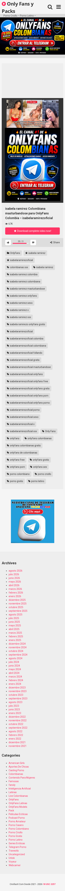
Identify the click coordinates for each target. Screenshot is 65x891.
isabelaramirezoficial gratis (24, 360)
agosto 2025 (15, 614)
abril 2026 (14, 585)
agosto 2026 (15, 570)
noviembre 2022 (18, 720)
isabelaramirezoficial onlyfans (26, 374)
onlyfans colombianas (39, 438)
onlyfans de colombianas (23, 452)
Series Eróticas (17, 843)
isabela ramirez (36, 253)
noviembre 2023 (18, 691)
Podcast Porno (17, 817)
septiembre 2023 (18, 698)
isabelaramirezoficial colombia (26, 338)
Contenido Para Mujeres (22, 777)
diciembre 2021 (17, 742)
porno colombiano (19, 474)
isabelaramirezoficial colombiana (27, 345)
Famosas (14, 781)
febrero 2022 (16, 735)
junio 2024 (14, 665)
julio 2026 (14, 574)
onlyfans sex (40, 466)
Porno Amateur (17, 821)
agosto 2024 (15, 658)
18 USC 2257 (49, 884)
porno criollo (44, 474)
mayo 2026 (15, 581)
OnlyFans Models (18, 806)
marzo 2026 (15, 589)
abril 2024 (14, 673)
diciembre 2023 (17, 687)
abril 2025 (14, 629)
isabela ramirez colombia (23, 274)
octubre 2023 (16, 694)
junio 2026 (14, 578)
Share (56, 242)
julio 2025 (14, 618)
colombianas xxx (18, 267)
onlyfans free (17, 459)
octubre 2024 (16, 651)
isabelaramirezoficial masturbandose (30, 367)
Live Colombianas (18, 795)
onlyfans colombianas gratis (25, 445)
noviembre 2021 (18, 746)
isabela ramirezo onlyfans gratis (27, 324)
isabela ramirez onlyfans (23, 295)
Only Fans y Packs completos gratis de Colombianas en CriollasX (18, 7)
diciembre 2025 (17, 600)
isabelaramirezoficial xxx (23, 431)
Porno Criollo (16, 832)
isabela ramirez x (19, 310)
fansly (12, 785)
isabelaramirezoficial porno (24, 409)
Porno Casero (16, 825)
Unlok (12, 858)
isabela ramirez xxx (20, 317)
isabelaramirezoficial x (21, 424)
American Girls (17, 763)
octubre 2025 (16, 607)
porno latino (37, 481)
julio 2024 (14, 662)
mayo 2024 (15, 669)
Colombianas (16, 774)
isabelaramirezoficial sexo (23, 417)
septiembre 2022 (18, 727)
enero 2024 (15, 684)
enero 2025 (15, 640)
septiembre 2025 (18, 610)
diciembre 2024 (17, 643)
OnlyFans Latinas (18, 803)
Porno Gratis (15, 836)
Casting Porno (16, 770)
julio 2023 (14, 705)
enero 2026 (15, 596)
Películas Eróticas (18, 814)
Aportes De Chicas (19, 766)
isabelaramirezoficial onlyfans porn (28, 395)
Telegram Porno (17, 847)
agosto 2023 (15, 702)
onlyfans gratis (40, 459)
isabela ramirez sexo (21, 303)
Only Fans (50, 431)
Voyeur (12, 861)
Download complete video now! (34, 231)
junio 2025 (14, 621)
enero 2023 (15, 713)
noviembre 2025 (18, 603)
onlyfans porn (17, 466)
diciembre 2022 (17, 716)
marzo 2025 (15, 632)
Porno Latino (16, 839)
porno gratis (16, 481)
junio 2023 (14, 709)
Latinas (13, 792)
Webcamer (15, 865)
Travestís (14, 850)
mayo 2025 (15, 625)
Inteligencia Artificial (20, 788)
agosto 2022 (15, 731)
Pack (11, 810)
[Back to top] (58, 884)
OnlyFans (15, 253)
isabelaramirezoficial (21, 260)
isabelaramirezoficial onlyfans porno (29, 402)
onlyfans (14, 438)
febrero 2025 (16, 636)
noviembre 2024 (18, 647)
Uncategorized (17, 854)
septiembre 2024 (18, 654)
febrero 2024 (16, 680)
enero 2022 (15, 738)
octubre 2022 (16, 724)
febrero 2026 (16, 592)
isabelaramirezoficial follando (25, 352)
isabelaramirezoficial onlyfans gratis (29, 388)
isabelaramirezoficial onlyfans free (28, 381)
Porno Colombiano (19, 828)
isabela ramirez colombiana (24, 281)
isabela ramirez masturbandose (27, 288)
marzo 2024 (15, 676)
